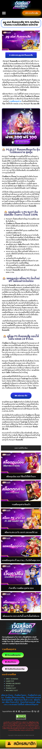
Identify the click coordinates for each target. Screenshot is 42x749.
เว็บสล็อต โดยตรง (20, 695)
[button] (4, 13)
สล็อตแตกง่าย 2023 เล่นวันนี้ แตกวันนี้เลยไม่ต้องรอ (21, 616)
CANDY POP (10, 681)
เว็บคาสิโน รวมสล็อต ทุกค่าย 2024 (21, 588)
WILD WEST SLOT (12, 690)
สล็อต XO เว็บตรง (7, 695)
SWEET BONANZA (12, 679)
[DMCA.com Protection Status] (21, 717)
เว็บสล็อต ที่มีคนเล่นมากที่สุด (15, 697)
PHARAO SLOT (11, 688)
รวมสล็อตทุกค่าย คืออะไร (21, 504)
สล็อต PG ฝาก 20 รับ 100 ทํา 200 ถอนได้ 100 (21, 532)
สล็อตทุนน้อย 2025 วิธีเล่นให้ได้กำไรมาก (21, 476)
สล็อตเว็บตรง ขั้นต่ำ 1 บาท (23, 700)
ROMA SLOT (10, 686)
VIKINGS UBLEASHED (13, 683)
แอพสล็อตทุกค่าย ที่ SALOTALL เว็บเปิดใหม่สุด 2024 (21, 560)
